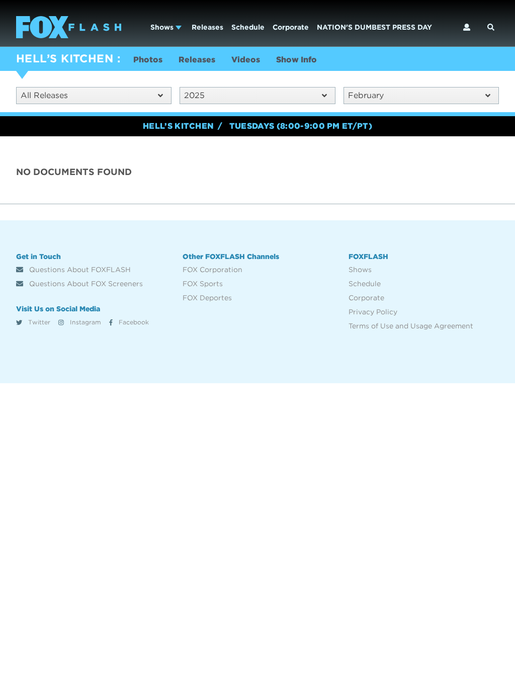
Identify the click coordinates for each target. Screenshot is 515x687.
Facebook (133, 322)
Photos (147, 59)
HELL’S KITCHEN (64, 58)
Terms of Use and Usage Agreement (411, 326)
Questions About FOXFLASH (79, 270)
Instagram (84, 322)
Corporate (291, 27)
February (366, 95)
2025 (194, 95)
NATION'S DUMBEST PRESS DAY (374, 27)
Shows (163, 27)
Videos (245, 59)
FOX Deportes (207, 298)
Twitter (38, 322)
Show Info (296, 59)
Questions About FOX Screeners (85, 284)
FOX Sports (203, 284)
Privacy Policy (373, 312)
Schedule (248, 27)
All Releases (44, 95)
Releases (207, 27)
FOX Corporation (212, 270)
